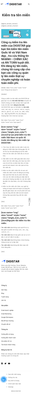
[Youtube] (9, 363)
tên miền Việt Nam (18, 100)
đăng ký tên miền (19, 105)
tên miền (26, 107)
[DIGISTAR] (13, 4)
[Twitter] (5, 363)
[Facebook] (2, 363)
